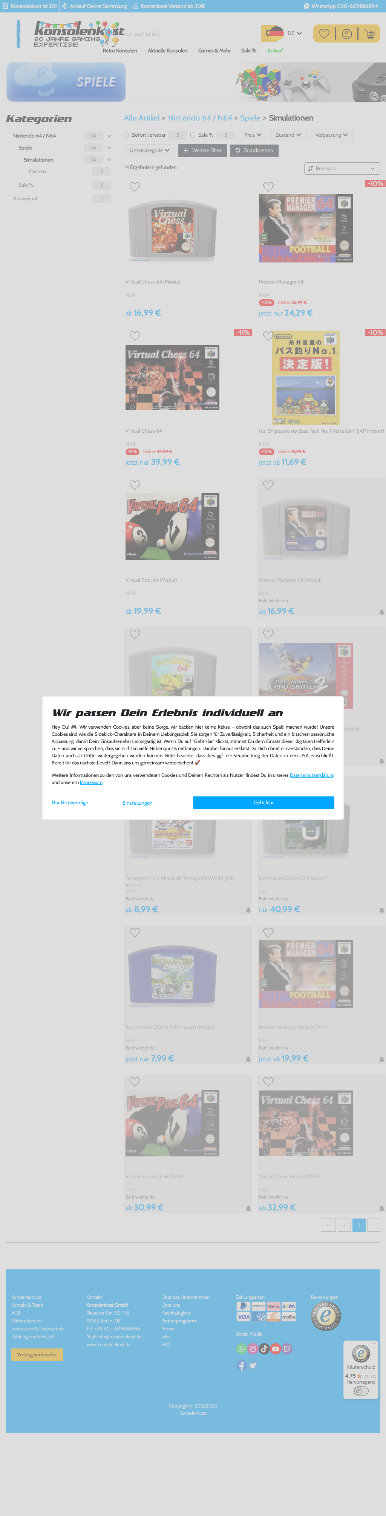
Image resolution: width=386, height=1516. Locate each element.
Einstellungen (138, 802)
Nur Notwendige (70, 802)
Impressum (91, 782)
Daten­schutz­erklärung (312, 775)
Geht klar (264, 802)
